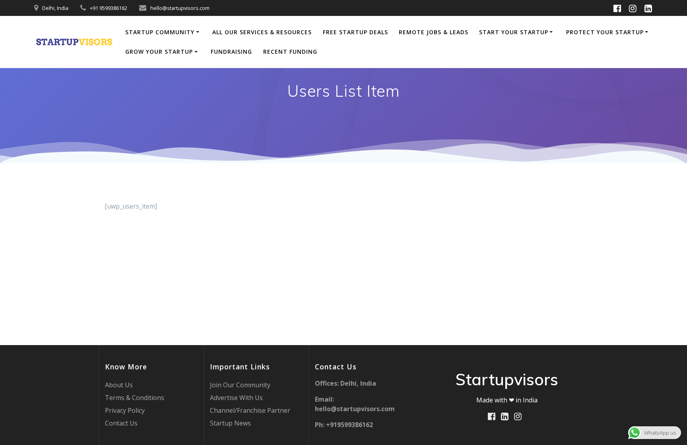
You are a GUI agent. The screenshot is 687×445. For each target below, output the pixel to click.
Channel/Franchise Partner (250, 410)
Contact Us (121, 423)
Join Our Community (240, 385)
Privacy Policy (125, 410)
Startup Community (159, 32)
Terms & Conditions (134, 397)
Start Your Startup (513, 32)
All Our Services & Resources (262, 32)
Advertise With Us (236, 397)
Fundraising (231, 51)
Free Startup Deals (355, 32)
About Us (119, 385)
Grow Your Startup (159, 51)
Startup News (230, 423)
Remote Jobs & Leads (433, 32)
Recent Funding (290, 51)
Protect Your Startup (605, 32)
